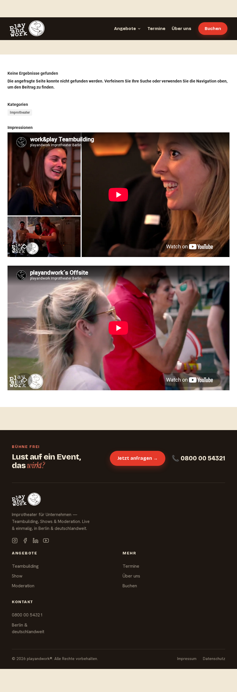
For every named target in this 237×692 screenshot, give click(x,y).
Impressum (187, 658)
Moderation (23, 586)
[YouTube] (46, 540)
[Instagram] (15, 540)
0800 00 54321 (27, 615)
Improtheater (20, 112)
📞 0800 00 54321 (198, 458)
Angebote (125, 28)
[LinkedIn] (35, 540)
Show (17, 576)
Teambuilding (25, 566)
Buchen (213, 28)
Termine (156, 28)
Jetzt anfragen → (137, 458)
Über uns (181, 28)
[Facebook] (25, 540)
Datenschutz (214, 658)
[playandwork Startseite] (27, 28)
